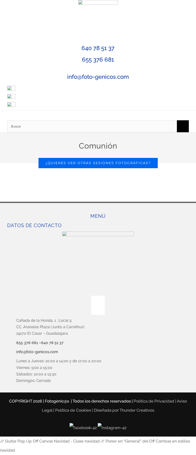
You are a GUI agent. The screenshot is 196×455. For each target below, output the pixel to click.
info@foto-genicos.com (98, 76)
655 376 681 (98, 59)
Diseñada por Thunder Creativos (124, 410)
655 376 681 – (28, 342)
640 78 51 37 (98, 48)
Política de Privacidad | (155, 401)
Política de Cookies (73, 410)
